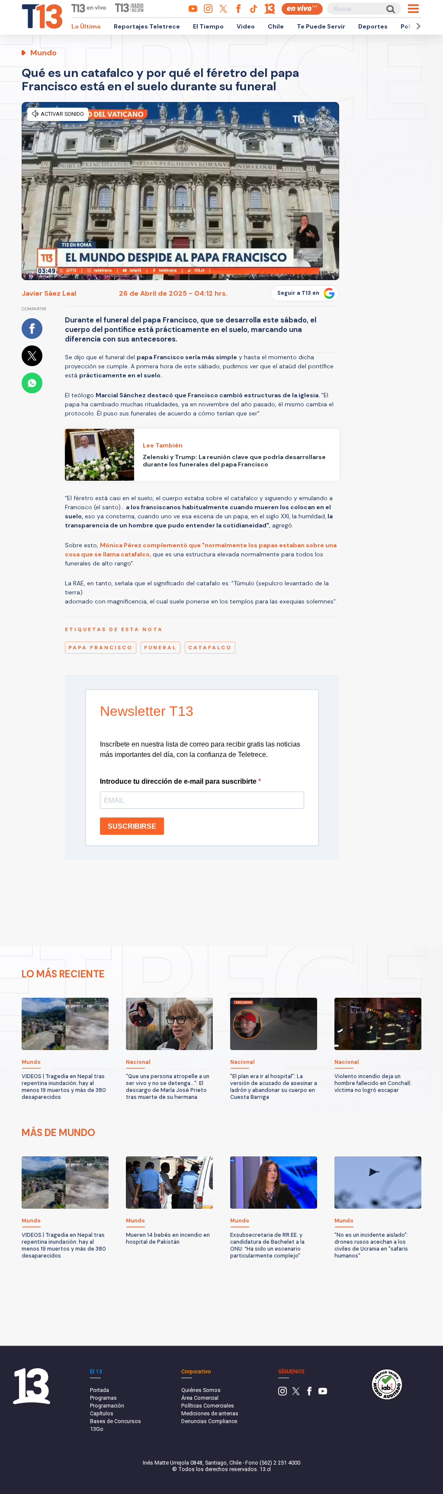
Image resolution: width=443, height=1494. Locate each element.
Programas (103, 1398)
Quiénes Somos (201, 1390)
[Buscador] (390, 8)
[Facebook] (309, 1393)
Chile (276, 26)
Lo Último (86, 26)
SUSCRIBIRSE (132, 826)
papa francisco (100, 647)
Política (412, 26)
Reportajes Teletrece (147, 26)
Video (246, 26)
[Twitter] (296, 1393)
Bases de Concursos (115, 1421)
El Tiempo (208, 26)
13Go (96, 1429)
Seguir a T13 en (298, 293)
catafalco (210, 647)
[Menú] (413, 8)
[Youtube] (322, 1393)
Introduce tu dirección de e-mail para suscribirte (179, 781)
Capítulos (101, 1413)
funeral (160, 647)
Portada (99, 1390)
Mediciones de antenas (209, 1413)
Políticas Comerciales (207, 1405)
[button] (417, 26)
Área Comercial (199, 1398)
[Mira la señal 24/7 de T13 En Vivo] (302, 9)
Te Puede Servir (321, 26)
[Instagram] (282, 1393)
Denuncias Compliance (209, 1421)
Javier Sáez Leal (49, 293)
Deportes (373, 26)
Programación (107, 1405)
